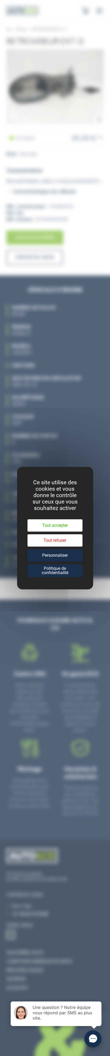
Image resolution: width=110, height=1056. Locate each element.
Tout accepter (55, 525)
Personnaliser (55, 555)
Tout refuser (55, 540)
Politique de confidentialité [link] (55, 570)
